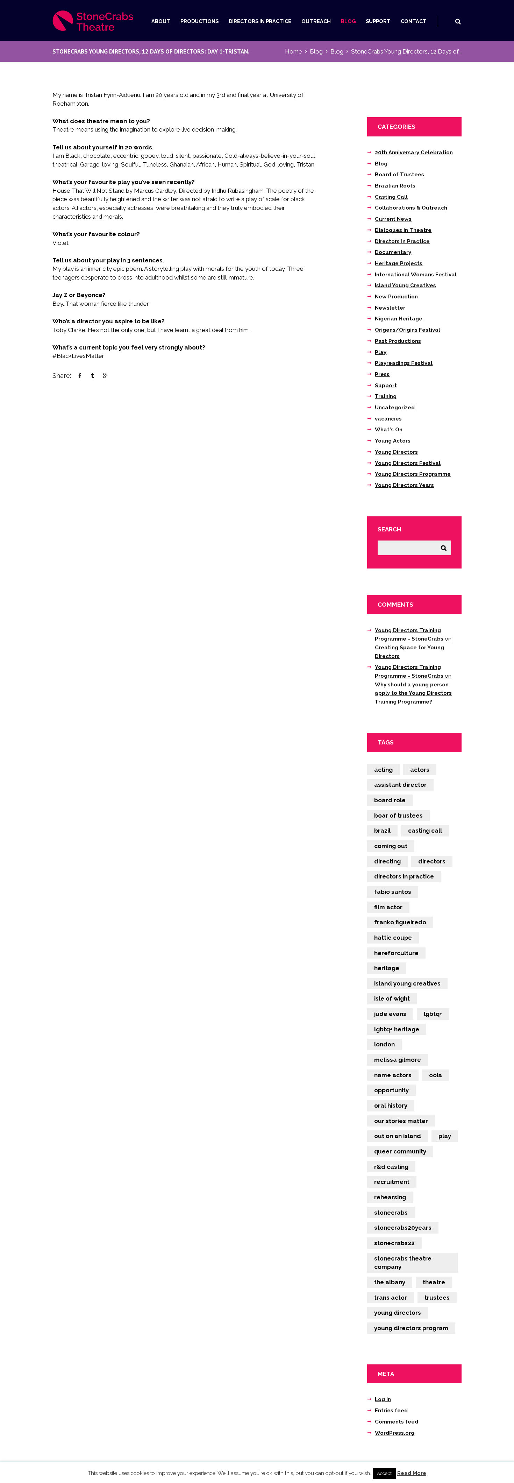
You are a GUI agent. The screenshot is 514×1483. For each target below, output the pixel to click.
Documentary (393, 252)
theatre (434, 1282)
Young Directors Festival (408, 463)
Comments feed (396, 1422)
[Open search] (458, 21)
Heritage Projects (398, 263)
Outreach (316, 21)
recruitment (391, 1181)
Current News (393, 219)
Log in (383, 1399)
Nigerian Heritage (398, 319)
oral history (390, 1105)
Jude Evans (390, 1013)
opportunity (391, 1090)
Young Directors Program (411, 1328)
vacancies (388, 419)
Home (293, 51)
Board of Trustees (399, 174)
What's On (388, 429)
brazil (382, 830)
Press (382, 374)
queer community (400, 1151)
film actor (388, 907)
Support (378, 21)
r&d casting (391, 1166)
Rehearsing (390, 1197)
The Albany (389, 1282)
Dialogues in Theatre (403, 230)
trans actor (390, 1297)
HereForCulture (396, 952)
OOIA (435, 1075)
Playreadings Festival (404, 363)
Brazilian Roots (395, 186)
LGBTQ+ (433, 1013)
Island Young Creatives (405, 285)
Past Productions (398, 341)
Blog (348, 21)
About (160, 21)
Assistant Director (400, 784)
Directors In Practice (260, 21)
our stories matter (401, 1120)
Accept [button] (384, 1473)
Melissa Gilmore (397, 1059)
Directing (387, 861)
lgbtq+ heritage (396, 1029)
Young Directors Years (404, 485)
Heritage (386, 968)
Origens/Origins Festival (407, 330)
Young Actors (393, 441)
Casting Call (391, 197)
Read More (411, 1473)
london (384, 1044)
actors (419, 769)
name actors (393, 1075)
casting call (425, 830)
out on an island (397, 1135)
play (444, 1135)
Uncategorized (395, 407)
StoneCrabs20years (402, 1227)
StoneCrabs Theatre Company (402, 1263)
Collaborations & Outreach (411, 208)
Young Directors (396, 452)
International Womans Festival (416, 274)
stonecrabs (391, 1212)
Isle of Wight (392, 998)
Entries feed (391, 1410)
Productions (199, 21)
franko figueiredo (400, 922)
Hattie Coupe (393, 937)
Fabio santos (392, 891)
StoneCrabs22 (394, 1243)
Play (380, 352)
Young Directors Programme (413, 474)
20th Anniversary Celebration (414, 152)
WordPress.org (394, 1433)
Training (386, 396)
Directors (431, 861)
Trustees (437, 1297)
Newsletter (390, 308)
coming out (390, 845)
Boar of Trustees (398, 815)
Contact (414, 21)
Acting (383, 769)
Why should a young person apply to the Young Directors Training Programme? (413, 693)
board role (390, 800)
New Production (396, 297)
